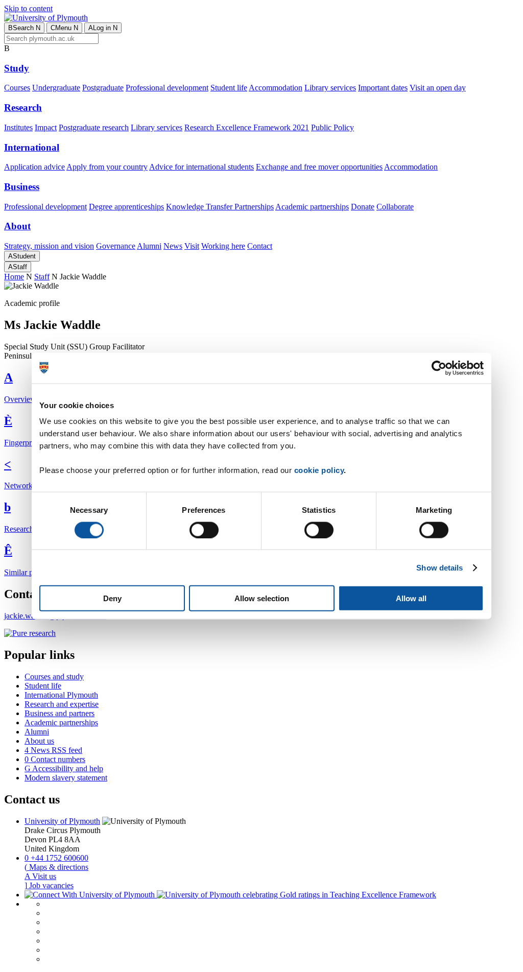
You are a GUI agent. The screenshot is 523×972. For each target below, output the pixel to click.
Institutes (18, 127)
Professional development (167, 87)
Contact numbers (55, 759)
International (31, 147)
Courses (17, 87)
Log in (102, 28)
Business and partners (59, 713)
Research (23, 107)
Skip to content (28, 8)
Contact (259, 246)
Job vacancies (49, 885)
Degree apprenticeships (126, 206)
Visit (191, 246)
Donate (362, 206)
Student (22, 256)
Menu (64, 28)
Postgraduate (103, 87)
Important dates (383, 87)
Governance (115, 246)
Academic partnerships (312, 206)
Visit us (40, 876)
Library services (330, 87)
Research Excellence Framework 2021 (246, 127)
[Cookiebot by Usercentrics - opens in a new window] (439, 367)
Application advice (34, 166)
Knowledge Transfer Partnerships (220, 206)
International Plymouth (61, 695)
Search (24, 28)
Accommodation (275, 87)
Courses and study (54, 676)
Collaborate (395, 206)
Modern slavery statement (66, 777)
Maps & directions (56, 867)
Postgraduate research (94, 127)
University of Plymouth (62, 821)
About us (39, 741)
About (17, 226)
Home (14, 276)
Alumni (149, 246)
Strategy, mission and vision (49, 246)
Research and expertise (62, 704)
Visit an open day (438, 87)
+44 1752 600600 (56, 858)
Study (16, 68)
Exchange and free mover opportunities (319, 166)
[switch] (204, 529)
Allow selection (261, 598)
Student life (228, 87)
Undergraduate (56, 87)
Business (21, 186)
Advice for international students (201, 166)
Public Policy (332, 127)
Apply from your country (107, 166)
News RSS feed (53, 750)
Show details (439, 567)
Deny (112, 598)
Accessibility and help (64, 768)
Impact (46, 127)
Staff (17, 267)
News (172, 246)
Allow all (411, 598)
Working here (223, 246)
